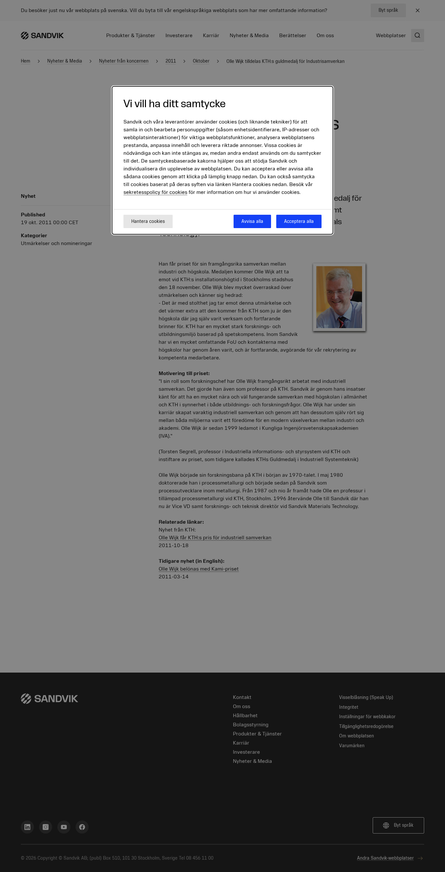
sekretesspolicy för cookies (155, 192)
